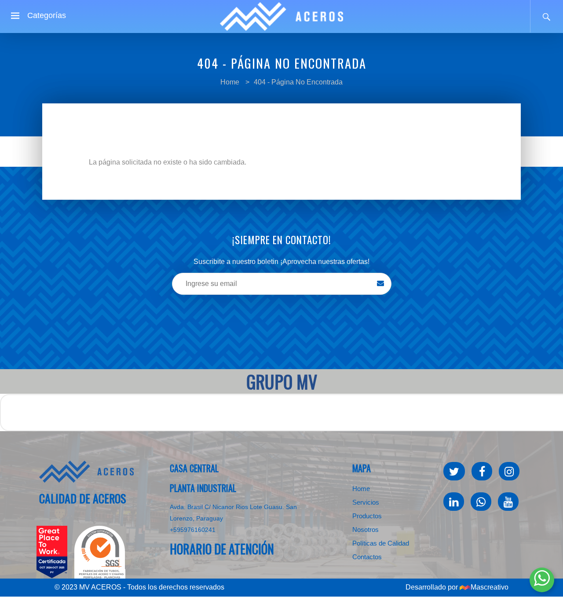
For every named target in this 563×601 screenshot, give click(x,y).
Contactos (367, 557)
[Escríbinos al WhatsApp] (542, 579)
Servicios (365, 502)
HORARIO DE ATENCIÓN (222, 549)
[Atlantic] (86, 472)
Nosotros (365, 529)
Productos (367, 516)
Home (229, 82)
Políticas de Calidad (380, 543)
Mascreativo (489, 587)
